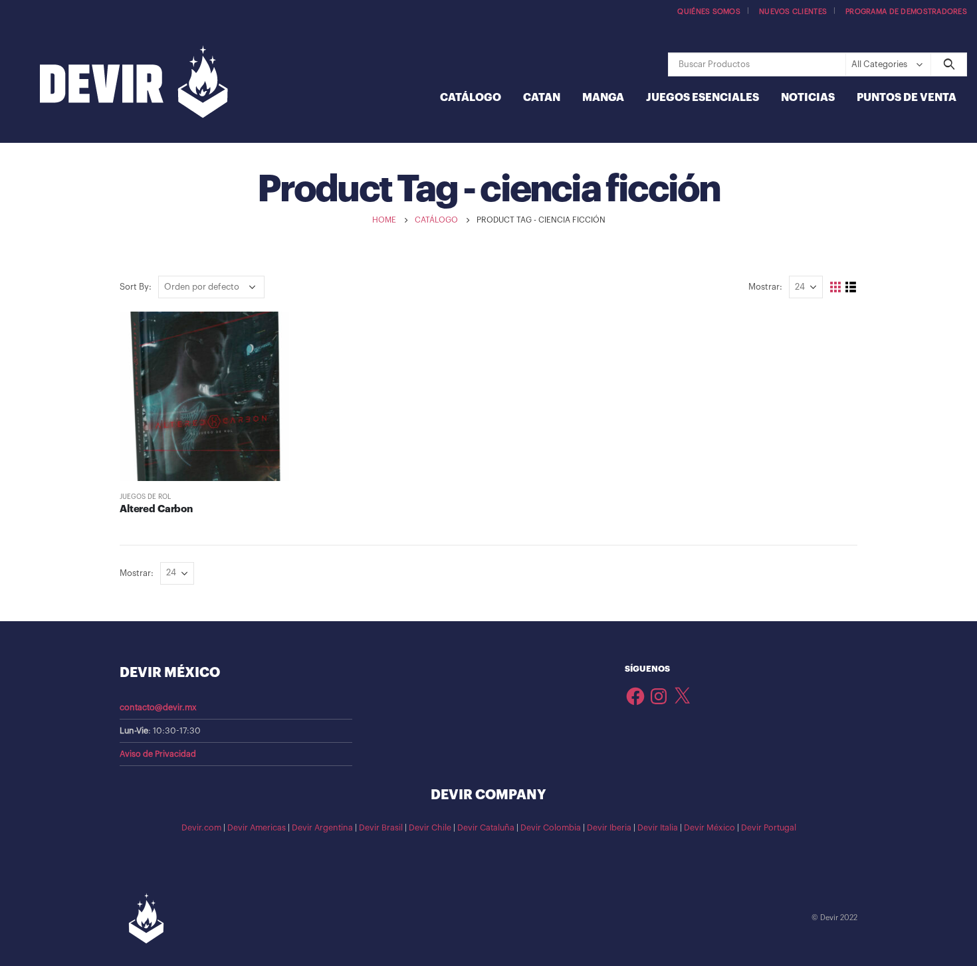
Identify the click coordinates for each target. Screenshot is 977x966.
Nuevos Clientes (793, 11)
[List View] (851, 287)
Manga (603, 97)
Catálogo (470, 97)
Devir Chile (430, 828)
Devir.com (201, 828)
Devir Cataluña (485, 828)
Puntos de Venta (906, 97)
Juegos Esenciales (702, 97)
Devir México (709, 828)
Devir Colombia (550, 828)
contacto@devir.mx (158, 708)
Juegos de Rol (145, 497)
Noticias (808, 97)
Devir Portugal (768, 828)
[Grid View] (835, 287)
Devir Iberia (609, 828)
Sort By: (136, 286)
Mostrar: (765, 286)
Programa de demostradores (906, 11)
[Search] (948, 64)
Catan (541, 97)
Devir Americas (256, 828)
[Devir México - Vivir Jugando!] (134, 83)
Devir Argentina (322, 828)
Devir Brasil (381, 828)
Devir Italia (657, 828)
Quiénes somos (708, 11)
